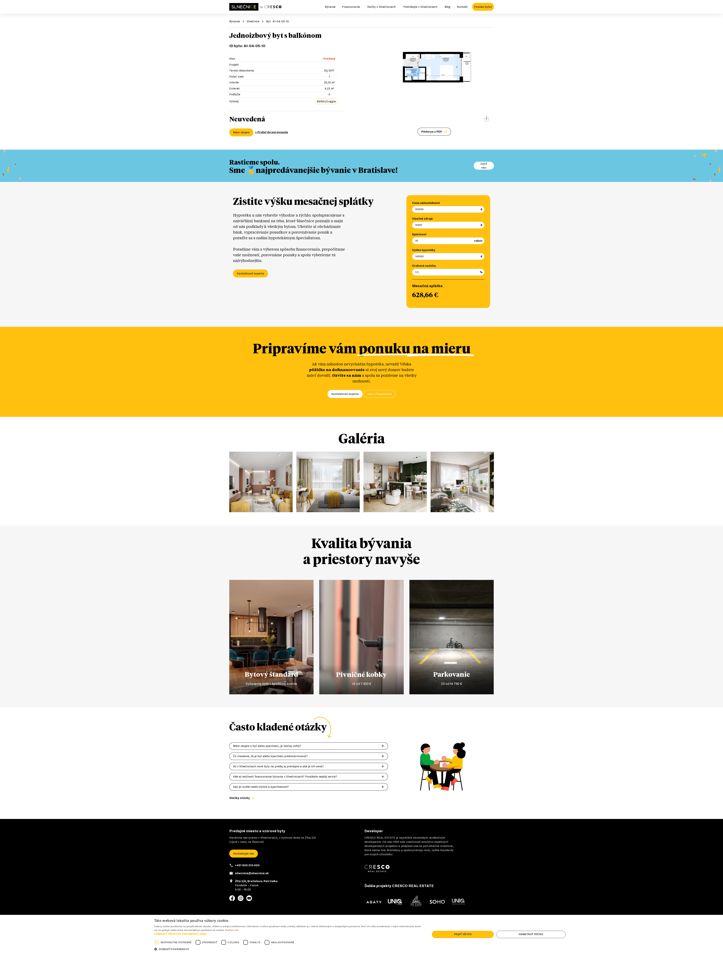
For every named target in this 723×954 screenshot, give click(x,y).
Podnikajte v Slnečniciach (420, 6)
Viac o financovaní (379, 393)
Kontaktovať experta (250, 273)
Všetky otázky (239, 797)
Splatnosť (419, 234)
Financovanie (351, 6)
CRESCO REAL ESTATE (379, 837)
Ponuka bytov (483, 6)
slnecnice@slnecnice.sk (252, 873)
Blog (447, 6)
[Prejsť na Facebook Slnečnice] (232, 898)
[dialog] (361, 934)
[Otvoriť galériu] (434, 78)
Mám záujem (241, 132)
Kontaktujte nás (243, 853)
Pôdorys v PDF (431, 131)
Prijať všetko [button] (463, 934)
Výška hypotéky (423, 250)
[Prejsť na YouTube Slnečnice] (249, 898)
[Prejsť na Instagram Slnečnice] (240, 898)
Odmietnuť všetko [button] (531, 934)
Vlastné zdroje (422, 218)
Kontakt (462, 6)
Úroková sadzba (424, 265)
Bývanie (330, 6)
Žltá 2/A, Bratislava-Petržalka (256, 881)
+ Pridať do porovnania (271, 132)
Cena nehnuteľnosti (426, 202)
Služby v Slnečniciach (381, 6)
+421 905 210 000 (247, 865)
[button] (288, 934)
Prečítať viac (232, 930)
